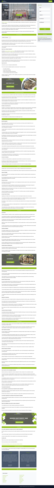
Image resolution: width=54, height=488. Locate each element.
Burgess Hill (4, 481)
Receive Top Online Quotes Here (19, 446)
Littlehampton (21, 476)
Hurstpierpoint (5, 480)
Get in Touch (19, 166)
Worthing (4, 479)
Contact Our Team (19, 321)
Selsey (20, 482)
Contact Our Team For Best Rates (19, 92)
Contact (50, 1)
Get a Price (19, 268)
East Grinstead (21, 480)
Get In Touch (45, 34)
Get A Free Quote (19, 469)
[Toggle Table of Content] (9, 37)
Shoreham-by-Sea (5, 475)
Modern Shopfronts (5, 22)
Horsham (20, 477)
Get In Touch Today (19, 34)
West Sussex (4, 476)
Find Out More (19, 210)
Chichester (20, 481)
